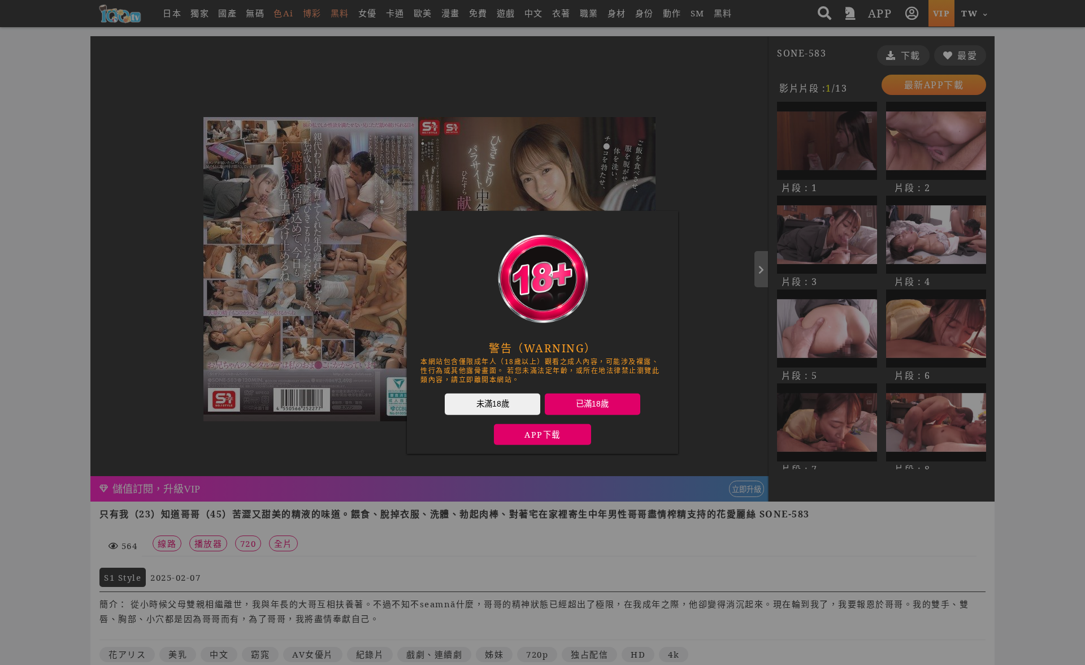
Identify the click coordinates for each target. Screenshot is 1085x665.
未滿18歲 (492, 403)
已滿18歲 (592, 403)
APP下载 (542, 434)
